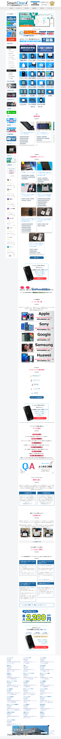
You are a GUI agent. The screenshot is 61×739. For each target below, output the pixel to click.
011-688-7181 (9, 674)
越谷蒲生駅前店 (42, 704)
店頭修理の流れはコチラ (27, 503)
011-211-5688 (42, 682)
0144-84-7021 (25, 674)
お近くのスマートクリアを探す (40, 647)
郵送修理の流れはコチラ (46, 503)
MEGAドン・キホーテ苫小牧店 (28, 673)
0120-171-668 (9, 682)
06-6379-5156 (9, 713)
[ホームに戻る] (30, 3)
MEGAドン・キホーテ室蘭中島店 (45, 696)
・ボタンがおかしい (11, 61)
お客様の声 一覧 (37, 541)
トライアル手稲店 (43, 657)
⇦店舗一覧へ (32, 106)
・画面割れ (9, 49)
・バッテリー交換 (11, 51)
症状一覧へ (40, 106)
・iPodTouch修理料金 (11, 76)
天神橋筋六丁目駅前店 (10, 712)
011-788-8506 (9, 690)
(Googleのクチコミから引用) (10, 196)
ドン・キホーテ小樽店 (27, 657)
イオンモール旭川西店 (44, 688)
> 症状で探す (52, 730)
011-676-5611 (42, 659)
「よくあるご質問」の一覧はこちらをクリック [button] (33, 605)
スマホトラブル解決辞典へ (36, 397)
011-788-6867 (9, 705)
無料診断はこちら (40, 278)
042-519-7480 (42, 713)
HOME (12, 730)
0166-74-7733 (42, 690)
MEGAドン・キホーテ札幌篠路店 (12, 704)
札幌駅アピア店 (26, 712)
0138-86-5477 (42, 674)
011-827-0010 (25, 705)
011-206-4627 (25, 682)
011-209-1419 (25, 713)
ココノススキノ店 (10, 657)
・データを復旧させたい (12, 67)
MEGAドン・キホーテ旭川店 (28, 688)
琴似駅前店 (9, 673)
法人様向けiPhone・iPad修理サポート (48, 733)
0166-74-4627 (25, 690)
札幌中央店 (9, 665)
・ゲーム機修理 (10, 78)
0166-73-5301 (9, 721)
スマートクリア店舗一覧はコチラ (44, 579)
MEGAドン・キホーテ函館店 (45, 673)
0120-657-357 (25, 659)
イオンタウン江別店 (26, 696)
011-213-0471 (9, 659)
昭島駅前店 (42, 712)
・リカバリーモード (11, 63)
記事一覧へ (36, 257)
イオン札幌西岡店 (26, 704)
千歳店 (24, 665)
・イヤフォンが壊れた (11, 55)
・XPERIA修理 (10, 74)
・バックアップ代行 (11, 65)
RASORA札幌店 (43, 665)
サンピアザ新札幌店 (10, 696)
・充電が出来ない (11, 53)
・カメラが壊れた (11, 57)
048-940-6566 (42, 705)
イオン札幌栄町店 (10, 688)
